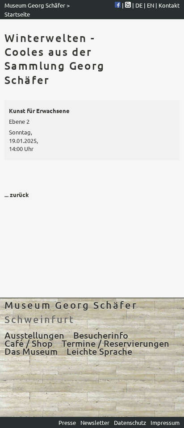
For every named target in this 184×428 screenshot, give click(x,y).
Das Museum (31, 351)
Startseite (17, 14)
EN (151, 5)
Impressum (165, 422)
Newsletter (95, 422)
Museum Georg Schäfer (34, 5)
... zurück (16, 194)
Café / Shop (28, 343)
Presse (68, 422)
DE (139, 5)
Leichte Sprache (99, 351)
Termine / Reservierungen (115, 343)
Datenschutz (130, 422)
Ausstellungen (34, 335)
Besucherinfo (100, 335)
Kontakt (169, 5)
